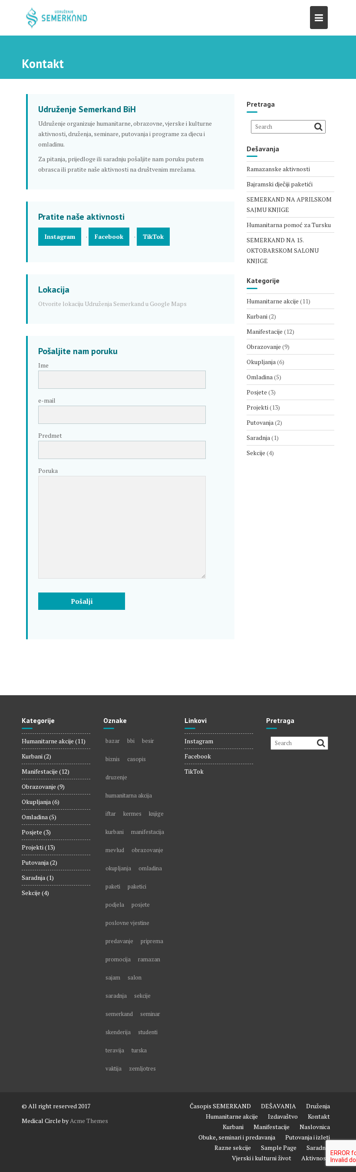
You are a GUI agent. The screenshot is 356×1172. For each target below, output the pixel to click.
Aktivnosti (315, 1158)
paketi (112, 886)
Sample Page (279, 1147)
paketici (137, 886)
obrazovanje (147, 850)
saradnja (116, 995)
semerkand (119, 1014)
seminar (150, 1014)
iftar (110, 813)
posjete (141, 904)
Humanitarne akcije (273, 301)
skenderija (118, 1032)
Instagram (59, 236)
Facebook (109, 236)
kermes (132, 813)
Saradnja (258, 437)
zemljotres (142, 1068)
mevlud (114, 850)
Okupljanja (261, 362)
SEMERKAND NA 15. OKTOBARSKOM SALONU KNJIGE (283, 250)
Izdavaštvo (283, 1116)
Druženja (318, 1106)
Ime (43, 365)
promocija (118, 959)
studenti (148, 1032)
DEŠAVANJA (278, 1106)
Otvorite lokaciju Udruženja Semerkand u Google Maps (112, 304)
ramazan (149, 959)
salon (135, 977)
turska (139, 1050)
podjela (114, 904)
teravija (114, 1050)
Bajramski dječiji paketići (280, 184)
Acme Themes (89, 1121)
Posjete (257, 392)
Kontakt (319, 1116)
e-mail (47, 400)
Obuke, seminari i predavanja (236, 1137)
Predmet (50, 435)
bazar (112, 741)
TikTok (153, 236)
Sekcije (256, 453)
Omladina (260, 377)
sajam (112, 977)
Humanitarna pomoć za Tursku (289, 225)
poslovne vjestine (127, 923)
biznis (112, 759)
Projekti (257, 407)
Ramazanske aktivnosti (278, 169)
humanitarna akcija (128, 795)
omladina (150, 868)
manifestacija (147, 832)
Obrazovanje (264, 346)
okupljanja (118, 868)
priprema (152, 941)
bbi (131, 741)
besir (148, 741)
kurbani (114, 832)
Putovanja (260, 422)
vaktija (113, 1068)
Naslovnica (315, 1127)
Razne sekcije (232, 1147)
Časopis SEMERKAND (220, 1106)
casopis (136, 759)
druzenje (116, 777)
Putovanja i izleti (307, 1137)
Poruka (48, 470)
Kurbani (257, 316)
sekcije (142, 995)
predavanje (119, 941)
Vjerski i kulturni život (261, 1158)
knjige (156, 813)
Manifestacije (265, 331)
